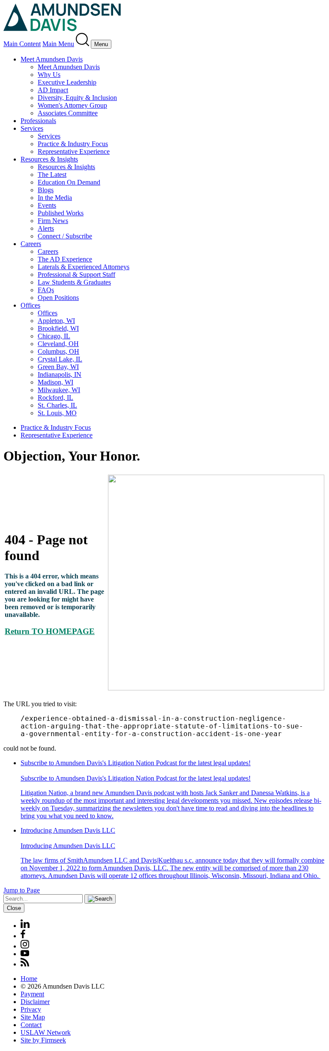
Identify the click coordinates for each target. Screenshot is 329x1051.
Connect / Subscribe (65, 236)
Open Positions (58, 297)
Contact (31, 1024)
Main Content (22, 43)
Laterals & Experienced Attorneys (83, 266)
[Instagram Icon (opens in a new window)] (25, 946)
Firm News (53, 220)
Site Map (33, 1017)
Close (14, 908)
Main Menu (58, 43)
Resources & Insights (49, 159)
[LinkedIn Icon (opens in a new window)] (25, 925)
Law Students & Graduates (74, 282)
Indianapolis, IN (59, 374)
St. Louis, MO (57, 413)
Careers (31, 243)
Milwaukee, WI (59, 389)
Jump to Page (21, 890)
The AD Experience (65, 259)
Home (29, 978)
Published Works (61, 213)
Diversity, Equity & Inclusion (77, 97)
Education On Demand (69, 182)
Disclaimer (35, 1001)
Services (32, 128)
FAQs (46, 290)
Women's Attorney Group (72, 105)
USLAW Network (46, 1032)
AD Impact (53, 90)
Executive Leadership (67, 82)
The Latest (52, 174)
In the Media (55, 197)
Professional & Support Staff (76, 274)
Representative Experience (74, 151)
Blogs (46, 190)
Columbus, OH (58, 351)
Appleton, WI (56, 320)
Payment (32, 994)
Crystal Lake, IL (60, 359)
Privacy (31, 1009)
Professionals (38, 120)
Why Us (49, 74)
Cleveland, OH (58, 343)
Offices (30, 305)
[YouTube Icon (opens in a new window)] (25, 953)
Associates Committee (68, 113)
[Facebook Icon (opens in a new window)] (23, 935)
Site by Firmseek (43, 1040)
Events (47, 205)
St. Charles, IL (57, 405)
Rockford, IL (55, 397)
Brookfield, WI (58, 328)
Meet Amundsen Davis (52, 59)
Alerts (46, 228)
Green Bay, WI (58, 366)
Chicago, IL (54, 336)
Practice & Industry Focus (73, 143)
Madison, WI (55, 382)
